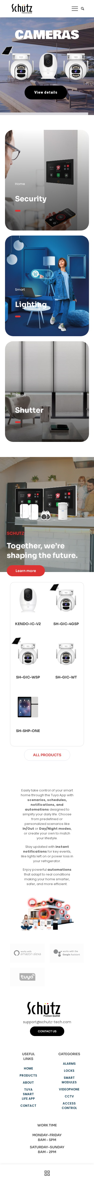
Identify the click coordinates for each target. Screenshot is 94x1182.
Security (31, 198)
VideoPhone (69, 1089)
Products (28, 1075)
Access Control (69, 1105)
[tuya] (27, 977)
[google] (66, 953)
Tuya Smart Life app (28, 1094)
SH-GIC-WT (66, 677)
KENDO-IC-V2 (28, 624)
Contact (28, 1105)
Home (28, 1068)
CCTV (69, 1096)
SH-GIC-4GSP (66, 624)
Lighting (31, 304)
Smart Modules (69, 1080)
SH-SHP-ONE (28, 731)
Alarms (69, 1063)
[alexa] (27, 953)
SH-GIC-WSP (28, 677)
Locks (69, 1071)
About (28, 1082)
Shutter (29, 410)
